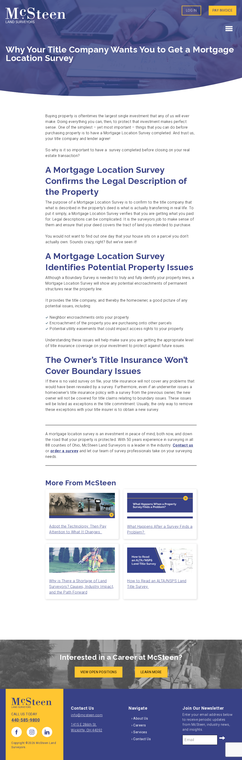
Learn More (151, 672)
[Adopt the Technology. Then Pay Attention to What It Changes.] (82, 507)
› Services (139, 732)
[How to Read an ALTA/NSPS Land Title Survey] (160, 562)
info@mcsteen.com (87, 715)
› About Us (139, 718)
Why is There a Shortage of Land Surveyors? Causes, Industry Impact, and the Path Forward (81, 587)
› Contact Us (141, 739)
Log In (191, 10)
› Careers (138, 725)
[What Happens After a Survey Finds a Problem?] (160, 507)
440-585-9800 (25, 719)
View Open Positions (98, 672)
